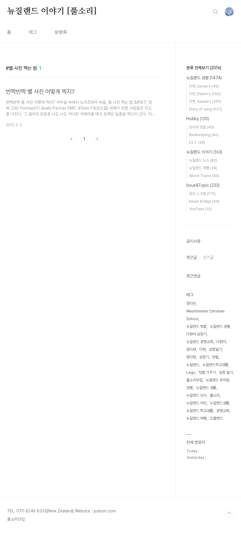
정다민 (191, 303)
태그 (33, 32)
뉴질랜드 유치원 (217, 380)
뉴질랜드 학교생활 (199, 410)
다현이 (221, 342)
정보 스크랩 (202, 193)
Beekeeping (204, 135)
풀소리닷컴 (194, 380)
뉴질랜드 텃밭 (196, 326)
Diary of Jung (205, 109)
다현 (202, 349)
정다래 (191, 349)
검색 (215, 11)
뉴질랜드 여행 (203, 168)
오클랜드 (216, 418)
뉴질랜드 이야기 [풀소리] (52, 11)
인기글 (208, 257)
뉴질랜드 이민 (196, 403)
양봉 (189, 387)
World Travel (204, 175)
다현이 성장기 (196, 334)
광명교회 (222, 410)
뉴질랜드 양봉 (220, 326)
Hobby (197, 118)
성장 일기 (226, 372)
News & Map (204, 201)
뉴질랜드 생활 (204, 77)
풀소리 (215, 395)
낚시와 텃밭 (201, 127)
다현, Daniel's (205, 101)
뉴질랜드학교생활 (215, 364)
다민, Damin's (205, 94)
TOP (229, 513)
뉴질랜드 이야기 (204, 152)
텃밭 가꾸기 (207, 372)
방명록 (61, 32)
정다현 (191, 357)
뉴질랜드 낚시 (196, 395)
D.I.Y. (197, 142)
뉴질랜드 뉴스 (203, 160)
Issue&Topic (203, 185)
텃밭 (215, 357)
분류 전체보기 (203, 67)
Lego (190, 372)
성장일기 (215, 349)
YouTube (200, 209)
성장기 (204, 357)
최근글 (191, 257)
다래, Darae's (204, 86)
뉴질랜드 (192, 364)
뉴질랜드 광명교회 (199, 342)
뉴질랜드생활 (219, 403)
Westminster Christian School (205, 315)
